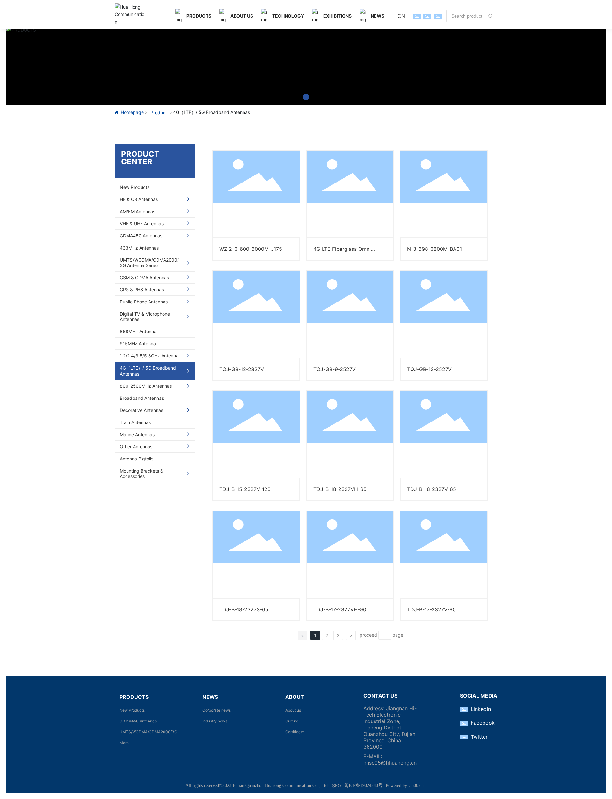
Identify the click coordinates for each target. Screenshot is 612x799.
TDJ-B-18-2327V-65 (431, 489)
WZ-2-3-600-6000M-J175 (250, 249)
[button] (306, 97)
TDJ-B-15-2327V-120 (245, 489)
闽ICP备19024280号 (363, 785)
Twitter (479, 737)
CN (401, 16)
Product (158, 112)
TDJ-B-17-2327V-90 (431, 609)
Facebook (483, 723)
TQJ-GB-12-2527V (429, 369)
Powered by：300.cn (405, 785)
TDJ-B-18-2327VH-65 (340, 489)
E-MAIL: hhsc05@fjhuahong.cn (390, 759)
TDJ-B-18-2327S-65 (243, 609)
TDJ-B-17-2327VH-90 (339, 609)
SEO (336, 785)
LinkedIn (481, 709)
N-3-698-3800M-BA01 (434, 249)
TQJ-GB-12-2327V (241, 369)
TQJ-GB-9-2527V (334, 369)
